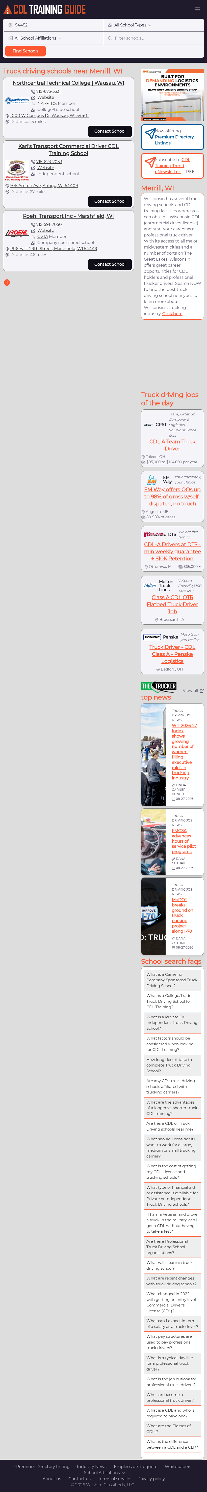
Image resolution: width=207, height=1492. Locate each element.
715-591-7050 (49, 224)
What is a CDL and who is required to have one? (170, 1413)
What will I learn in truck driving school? (169, 1265)
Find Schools (25, 51)
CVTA (42, 236)
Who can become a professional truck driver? (170, 1397)
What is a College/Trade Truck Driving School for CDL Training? (168, 1001)
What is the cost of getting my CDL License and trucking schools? (171, 1172)
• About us (50, 1478)
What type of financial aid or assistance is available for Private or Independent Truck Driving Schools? (172, 1196)
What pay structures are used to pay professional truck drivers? (169, 1342)
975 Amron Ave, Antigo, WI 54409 (44, 185)
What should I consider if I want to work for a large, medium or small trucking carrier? (171, 1148)
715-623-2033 (49, 161)
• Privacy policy (150, 1478)
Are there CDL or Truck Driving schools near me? (170, 1126)
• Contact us (78, 1478)
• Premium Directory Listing (42, 1466)
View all (190, 690)
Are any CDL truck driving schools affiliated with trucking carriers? (170, 1086)
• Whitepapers (177, 1466)
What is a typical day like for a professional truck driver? (169, 1363)
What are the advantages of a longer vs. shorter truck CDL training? (171, 1108)
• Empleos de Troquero (135, 1466)
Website (45, 97)
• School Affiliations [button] (101, 1472)
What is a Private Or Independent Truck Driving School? (171, 1023)
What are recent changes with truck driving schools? (171, 1281)
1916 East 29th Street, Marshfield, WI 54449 (53, 248)
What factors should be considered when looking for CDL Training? (170, 1044)
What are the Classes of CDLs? (168, 1428)
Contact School (109, 131)
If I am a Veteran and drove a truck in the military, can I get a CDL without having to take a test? (171, 1223)
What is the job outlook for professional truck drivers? (171, 1382)
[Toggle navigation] (197, 9)
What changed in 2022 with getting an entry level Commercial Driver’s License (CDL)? (171, 1302)
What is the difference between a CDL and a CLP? (172, 1444)
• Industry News (91, 1466)
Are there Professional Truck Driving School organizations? (167, 1247)
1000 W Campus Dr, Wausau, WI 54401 (49, 115)
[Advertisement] (174, 355)
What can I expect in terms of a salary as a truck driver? (172, 1323)
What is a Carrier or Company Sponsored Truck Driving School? (171, 980)
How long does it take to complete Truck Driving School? (169, 1065)
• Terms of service (113, 1478)
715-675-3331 (48, 91)
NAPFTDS (47, 103)
